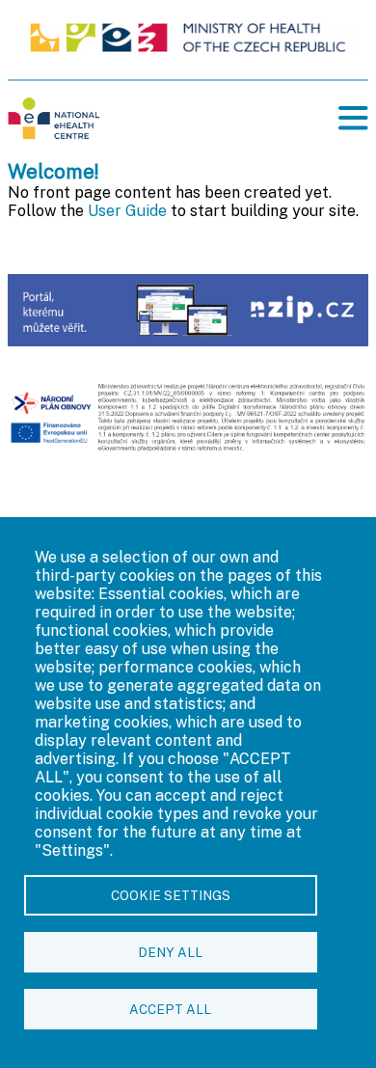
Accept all (170, 1009)
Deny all (170, 952)
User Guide (127, 211)
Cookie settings (170, 895)
